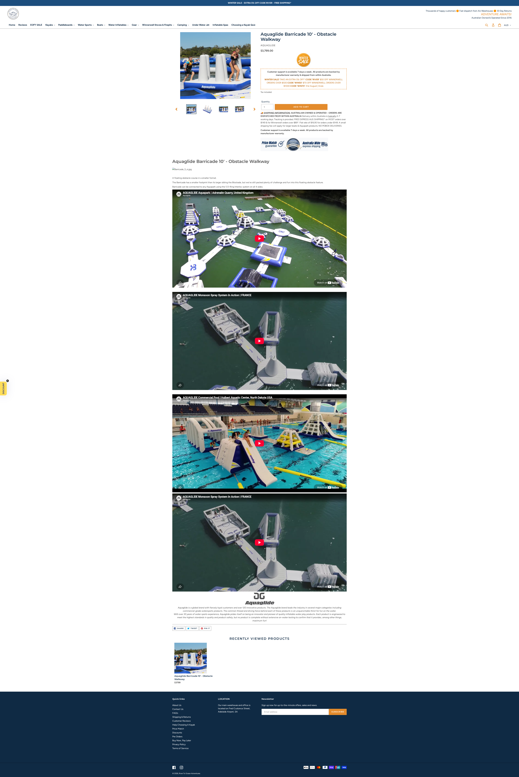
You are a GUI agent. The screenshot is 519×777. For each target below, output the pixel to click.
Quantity (265, 101)
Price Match (178, 728)
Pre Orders (177, 736)
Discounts (177, 732)
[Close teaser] (7, 380)
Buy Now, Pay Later (181, 740)
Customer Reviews (181, 721)
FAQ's (175, 713)
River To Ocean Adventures (189, 773)
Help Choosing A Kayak (183, 725)
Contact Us (177, 709)
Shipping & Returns (181, 717)
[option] (191, 109)
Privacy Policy (179, 744)
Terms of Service (180, 748)
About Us (176, 705)
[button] (3, 388)
